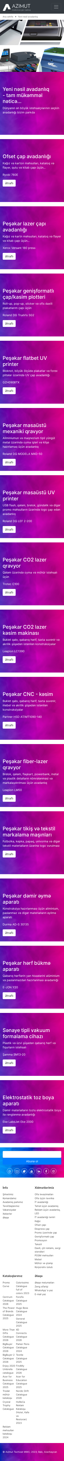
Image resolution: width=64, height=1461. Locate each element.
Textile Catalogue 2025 (21, 1358)
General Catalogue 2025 (21, 1322)
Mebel (38, 1259)
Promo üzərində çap (46, 1232)
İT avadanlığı (41, 1202)
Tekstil (38, 1244)
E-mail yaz (40, 1294)
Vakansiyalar (9, 1209)
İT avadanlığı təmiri (45, 1217)
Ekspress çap (42, 1228)
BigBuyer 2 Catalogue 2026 (9, 1358)
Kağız (38, 1221)
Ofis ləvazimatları (44, 1194)
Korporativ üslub (44, 1267)
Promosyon (41, 1240)
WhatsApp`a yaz (44, 1290)
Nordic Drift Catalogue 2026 (22, 1394)
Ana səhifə (8, 16)
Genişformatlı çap (44, 1236)
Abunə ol (32, 1161)
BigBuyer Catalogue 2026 (8, 1347)
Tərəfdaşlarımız (11, 1206)
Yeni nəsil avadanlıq (28, 16)
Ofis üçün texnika (44, 1198)
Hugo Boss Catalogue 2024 (22, 1311)
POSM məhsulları (44, 1255)
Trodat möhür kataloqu (7, 1394)
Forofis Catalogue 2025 (21, 1300)
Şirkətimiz (8, 1194)
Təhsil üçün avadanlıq (46, 1206)
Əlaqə (6, 1217)
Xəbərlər (7, 1213)
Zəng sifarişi (41, 1286)
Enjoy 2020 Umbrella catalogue (9, 1369)
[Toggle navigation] (56, 6)
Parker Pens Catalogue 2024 (22, 1347)
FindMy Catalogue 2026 (21, 1369)
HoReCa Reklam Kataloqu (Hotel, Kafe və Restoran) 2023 (22, 1412)
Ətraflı (9, 183)
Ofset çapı (40, 1224)
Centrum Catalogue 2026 (8, 1300)
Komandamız (9, 1198)
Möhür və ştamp (44, 1263)
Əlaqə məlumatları (44, 1282)
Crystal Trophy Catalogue (8, 1405)
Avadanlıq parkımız (13, 1202)
